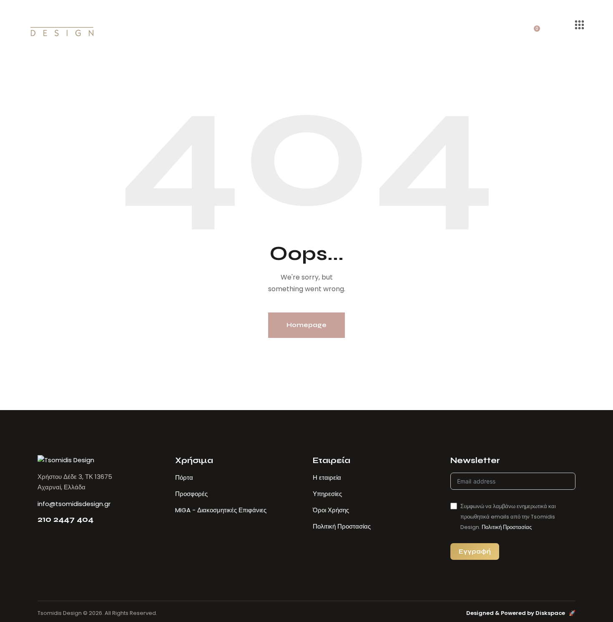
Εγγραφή (475, 551)
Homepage (306, 325)
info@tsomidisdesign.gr (74, 503)
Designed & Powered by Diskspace (520, 613)
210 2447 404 (65, 519)
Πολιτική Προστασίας (507, 527)
